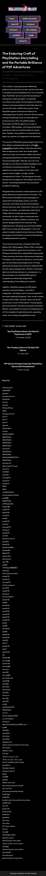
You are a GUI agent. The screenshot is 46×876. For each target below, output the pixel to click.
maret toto (6, 663)
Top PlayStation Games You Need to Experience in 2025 (23, 332)
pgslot (4, 774)
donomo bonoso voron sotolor (12, 849)
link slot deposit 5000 (10, 716)
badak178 (5, 510)
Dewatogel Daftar (9, 835)
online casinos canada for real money (15, 745)
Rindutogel (6, 794)
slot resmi (5, 820)
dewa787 (5, 475)
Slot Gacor (6, 736)
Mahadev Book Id (8, 768)
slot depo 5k (6, 463)
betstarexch (6, 559)
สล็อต (4, 411)
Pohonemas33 (7, 388)
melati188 (5, 681)
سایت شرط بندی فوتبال (10, 756)
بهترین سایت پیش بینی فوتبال (12, 759)
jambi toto (6, 809)
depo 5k (5, 425)
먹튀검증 (5, 730)
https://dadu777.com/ (10, 466)
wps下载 (5, 562)
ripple (4, 649)
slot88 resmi (6, 803)
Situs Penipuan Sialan (10, 573)
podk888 (5, 498)
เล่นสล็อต (5, 472)
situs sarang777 (8, 597)
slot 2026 (5, 588)
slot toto (5, 405)
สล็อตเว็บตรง (6, 437)
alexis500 (6, 733)
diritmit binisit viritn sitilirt (11, 841)
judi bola (5, 524)
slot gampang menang (10, 495)
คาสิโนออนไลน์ (7, 504)
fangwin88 (6, 507)
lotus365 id (6, 765)
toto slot (5, 806)
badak (4, 623)
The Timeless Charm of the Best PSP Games (23, 348)
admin (8, 75)
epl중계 (5, 780)
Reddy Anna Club (8, 783)
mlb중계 (5, 640)
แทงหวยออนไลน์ (8, 707)
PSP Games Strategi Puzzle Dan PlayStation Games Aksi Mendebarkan (23, 365)
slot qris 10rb (7, 788)
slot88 (4, 727)
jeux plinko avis (7, 678)
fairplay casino (7, 751)
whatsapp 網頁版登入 (10, 568)
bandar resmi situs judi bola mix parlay (16, 800)
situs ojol (5, 753)
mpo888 (5, 777)
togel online (6, 556)
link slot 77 (6, 695)
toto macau (6, 748)
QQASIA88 (6, 390)
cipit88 (4, 518)
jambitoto (5, 814)
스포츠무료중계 (7, 719)
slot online (5, 687)
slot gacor (5, 481)
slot (3, 655)
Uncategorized (12, 78)
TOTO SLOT (6, 690)
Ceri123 (5, 536)
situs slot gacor (7, 855)
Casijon (5, 431)
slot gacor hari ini (8, 396)
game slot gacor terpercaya (12, 858)
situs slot (5, 669)
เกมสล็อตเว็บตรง (8, 492)
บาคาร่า (5, 713)
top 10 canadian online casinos (13, 762)
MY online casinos (8, 826)
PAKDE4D (6, 399)
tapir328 (5, 672)
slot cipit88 (6, 661)
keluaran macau (8, 838)
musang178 (6, 478)
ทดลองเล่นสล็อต (8, 434)
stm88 (4, 704)
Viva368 (5, 832)
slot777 (4, 417)
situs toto (5, 469)
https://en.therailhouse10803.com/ (14, 724)
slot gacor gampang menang (12, 791)
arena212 (5, 515)
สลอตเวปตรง (6, 428)
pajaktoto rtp (7, 742)
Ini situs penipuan (8, 585)
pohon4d (5, 542)
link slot (5, 402)
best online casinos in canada (12, 785)
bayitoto (5, 393)
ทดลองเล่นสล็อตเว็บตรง (10, 457)
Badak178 (5, 512)
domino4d (6, 449)
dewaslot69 (6, 852)
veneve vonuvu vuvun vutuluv (12, 843)
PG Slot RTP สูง (7, 408)
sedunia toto (6, 812)
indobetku (5, 797)
